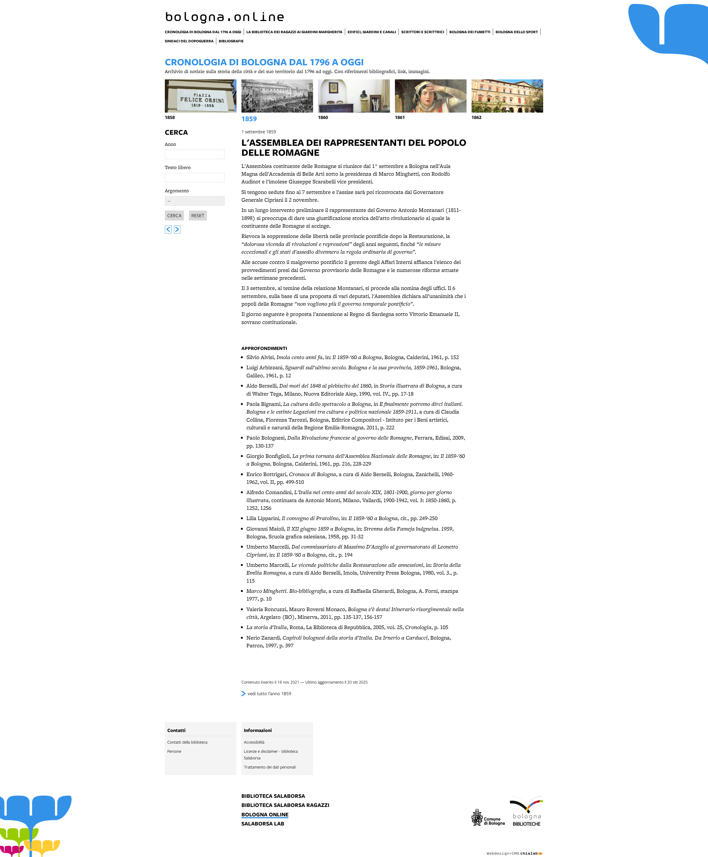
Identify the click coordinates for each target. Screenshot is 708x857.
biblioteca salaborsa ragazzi (285, 805)
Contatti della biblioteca (187, 742)
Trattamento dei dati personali (270, 767)
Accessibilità (254, 742)
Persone (174, 751)
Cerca (176, 132)
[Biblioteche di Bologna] (526, 811)
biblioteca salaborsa (273, 796)
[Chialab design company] (515, 848)
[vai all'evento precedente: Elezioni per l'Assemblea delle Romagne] (168, 229)
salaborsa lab (262, 824)
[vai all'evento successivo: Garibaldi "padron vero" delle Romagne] (177, 229)
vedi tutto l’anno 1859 (269, 693)
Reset (197, 215)
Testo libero (178, 167)
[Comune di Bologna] (488, 818)
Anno (170, 144)
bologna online (264, 815)
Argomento (177, 190)
